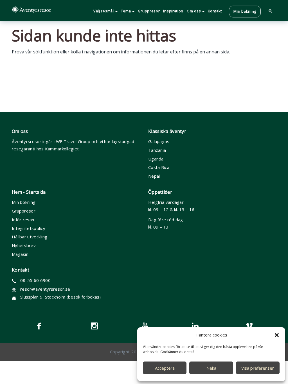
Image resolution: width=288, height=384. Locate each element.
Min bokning (23, 202)
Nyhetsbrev (24, 245)
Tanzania (157, 150)
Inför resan (23, 219)
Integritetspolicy (28, 228)
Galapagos (159, 141)
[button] (277, 335)
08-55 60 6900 (35, 280)
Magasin (20, 254)
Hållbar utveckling (29, 237)
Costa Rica (158, 167)
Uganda (156, 159)
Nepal (154, 176)
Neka (211, 368)
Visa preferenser (257, 368)
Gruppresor (23, 211)
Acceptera (165, 368)
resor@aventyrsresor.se (45, 289)
